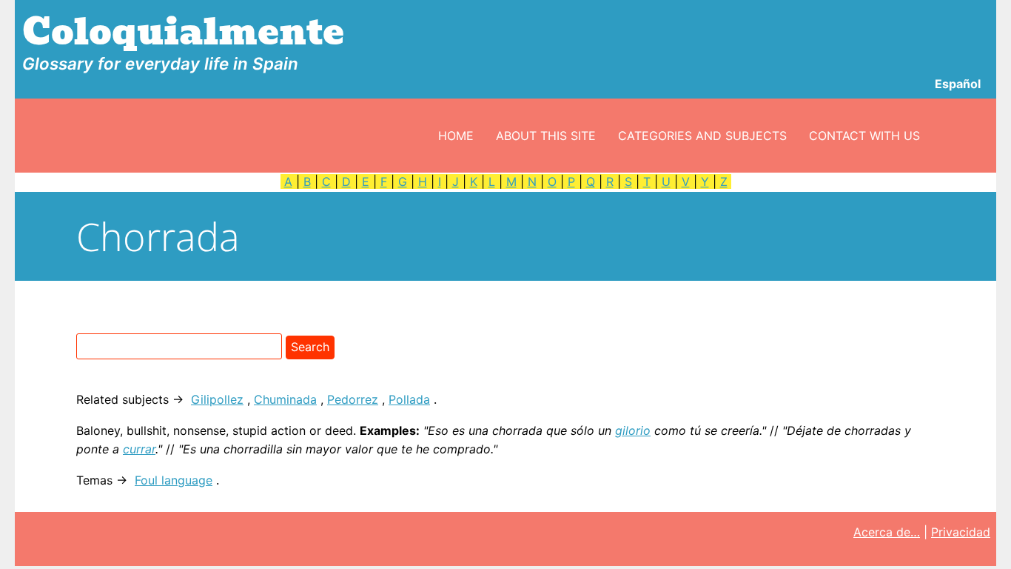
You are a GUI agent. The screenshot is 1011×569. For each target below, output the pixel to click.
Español (958, 83)
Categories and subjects (702, 135)
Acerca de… (886, 532)
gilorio (633, 430)
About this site (546, 135)
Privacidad (960, 532)
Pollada (409, 399)
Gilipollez (217, 399)
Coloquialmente (183, 32)
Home (456, 135)
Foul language (173, 480)
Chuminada (285, 399)
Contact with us (864, 135)
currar (139, 449)
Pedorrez (352, 399)
